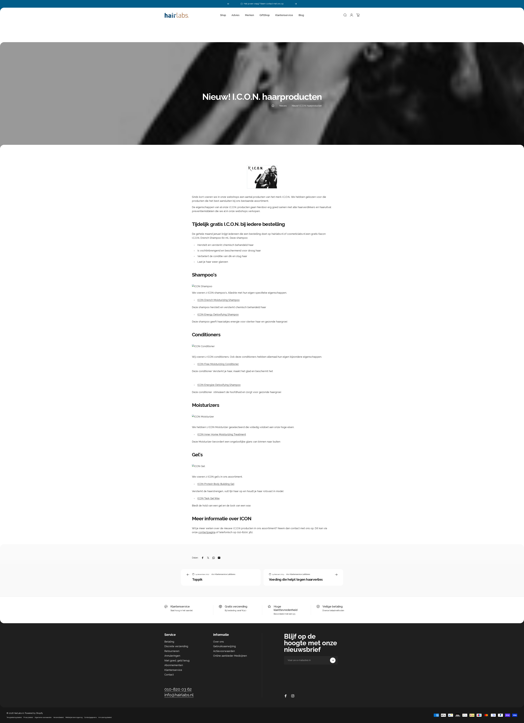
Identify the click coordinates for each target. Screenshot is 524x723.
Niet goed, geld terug (176, 660)
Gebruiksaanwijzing (224, 646)
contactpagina (206, 532)
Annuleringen (172, 655)
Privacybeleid (28, 717)
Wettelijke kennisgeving (74, 717)
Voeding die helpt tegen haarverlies (296, 579)
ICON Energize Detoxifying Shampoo (219, 384)
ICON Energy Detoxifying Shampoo (218, 314)
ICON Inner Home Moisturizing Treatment (221, 434)
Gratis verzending (236, 606)
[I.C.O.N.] (262, 176)
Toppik (197, 579)
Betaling (169, 641)
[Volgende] (296, 4)
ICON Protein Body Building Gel (215, 484)
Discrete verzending (176, 646)
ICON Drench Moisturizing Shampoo (218, 300)
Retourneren (171, 651)
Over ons (218, 641)
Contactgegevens (90, 717)
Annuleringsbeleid (105, 717)
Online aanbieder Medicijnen (230, 655)
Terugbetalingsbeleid (14, 717)
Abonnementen (173, 665)
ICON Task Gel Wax (208, 498)
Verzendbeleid (58, 717)
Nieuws (283, 105)
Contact (169, 674)
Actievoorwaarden (224, 651)
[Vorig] (228, 4)
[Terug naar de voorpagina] (273, 105)
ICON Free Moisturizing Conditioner (218, 364)
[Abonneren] (332, 660)
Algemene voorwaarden (43, 717)
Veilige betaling (332, 606)
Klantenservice (180, 606)
